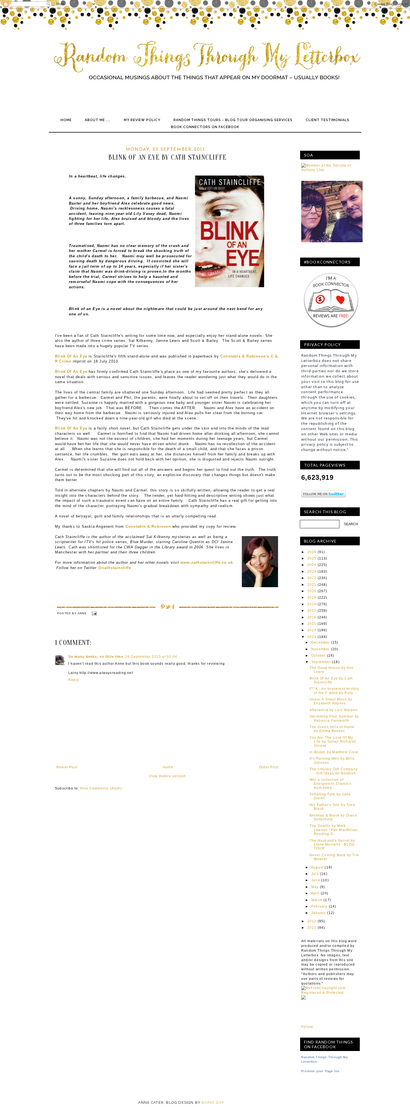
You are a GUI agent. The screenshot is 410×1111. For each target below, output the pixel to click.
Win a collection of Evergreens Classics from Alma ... (330, 784)
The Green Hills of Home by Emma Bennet (332, 729)
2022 (312, 578)
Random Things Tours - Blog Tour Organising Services (233, 120)
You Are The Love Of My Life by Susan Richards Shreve (333, 742)
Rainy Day (213, 1102)
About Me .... (97, 120)
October (318, 656)
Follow (307, 1027)
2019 (312, 597)
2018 (312, 604)
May (315, 887)
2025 (312, 558)
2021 (312, 585)
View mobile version (167, 776)
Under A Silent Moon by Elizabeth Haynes (331, 701)
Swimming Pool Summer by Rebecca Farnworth (334, 718)
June (315, 880)
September (321, 662)
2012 (312, 921)
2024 (312, 565)
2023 (312, 572)
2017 (312, 611)
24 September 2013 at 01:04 (151, 657)
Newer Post (66, 767)
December (320, 642)
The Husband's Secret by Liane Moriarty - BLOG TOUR (332, 845)
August (317, 867)
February (319, 906)
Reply (73, 680)
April (315, 893)
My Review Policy (142, 120)
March (316, 900)
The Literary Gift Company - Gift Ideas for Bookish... (334, 771)
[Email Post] (94, 613)
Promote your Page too (320, 1071)
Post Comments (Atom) (101, 788)
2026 (312, 552)
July (315, 874)
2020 (312, 591)
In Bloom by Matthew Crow (334, 752)
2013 (312, 637)
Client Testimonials (327, 120)
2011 (312, 928)
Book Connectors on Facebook (205, 127)
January (318, 913)
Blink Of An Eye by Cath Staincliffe (331, 680)
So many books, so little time (96, 657)
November (320, 649)
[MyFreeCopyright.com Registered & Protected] (330, 993)
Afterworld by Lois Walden (334, 710)
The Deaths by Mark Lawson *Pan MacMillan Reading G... (334, 830)
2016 (312, 617)
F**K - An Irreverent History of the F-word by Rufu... (335, 691)
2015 (312, 624)
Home (66, 120)
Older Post (268, 767)
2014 (312, 630)
